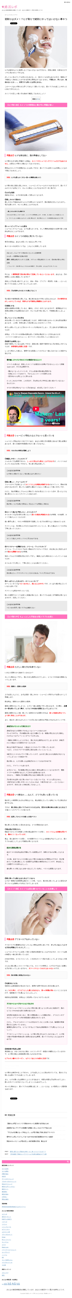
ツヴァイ (4, 1224)
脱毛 (3, 1275)
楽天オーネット (6, 1216)
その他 (4, 1265)
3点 (9, 1283)
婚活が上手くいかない (8, 1186)
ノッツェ (4, 1255)
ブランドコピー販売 (12, 1065)
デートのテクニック (8, 1179)
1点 (2, 1284)
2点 (5, 1284)
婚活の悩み (5, 1194)
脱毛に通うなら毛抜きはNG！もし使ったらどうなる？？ (28, 1151)
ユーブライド (6, 1252)
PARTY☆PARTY (7, 1219)
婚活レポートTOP (30, 1293)
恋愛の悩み (5, 1174)
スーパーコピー (10, 1068)
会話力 (4, 1176)
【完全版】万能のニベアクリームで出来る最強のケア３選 (28, 1154)
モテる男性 (5, 1171)
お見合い (4, 1197)
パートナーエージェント (9, 1250)
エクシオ (4, 1214)
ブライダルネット (7, 1234)
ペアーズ (4, 1222)
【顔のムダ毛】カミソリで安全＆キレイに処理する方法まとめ (28, 1123)
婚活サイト (5, 1189)
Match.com (5, 1247)
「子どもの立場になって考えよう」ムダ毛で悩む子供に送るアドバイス (31, 1132)
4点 (14, 1283)
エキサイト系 (6, 1232)
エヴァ (4, 1244)
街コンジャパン (6, 1239)
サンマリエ (5, 1242)
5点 (18, 1283)
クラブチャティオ (7, 1262)
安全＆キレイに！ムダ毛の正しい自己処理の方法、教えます (27, 1141)
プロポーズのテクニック (9, 1181)
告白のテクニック (7, 1184)
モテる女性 (5, 1169)
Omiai (3, 1237)
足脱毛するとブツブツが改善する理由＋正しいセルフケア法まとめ (29, 1128)
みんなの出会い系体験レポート (44, 1293)
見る (37, 99)
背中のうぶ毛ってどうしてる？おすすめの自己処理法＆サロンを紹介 (30, 1137)
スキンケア (5, 1273)
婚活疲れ (4, 1191)
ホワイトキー (6, 1229)
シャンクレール (6, 1227)
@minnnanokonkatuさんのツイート (14, 1206)
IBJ (3, 1257)
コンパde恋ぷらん (7, 1260)
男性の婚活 (5, 1199)
